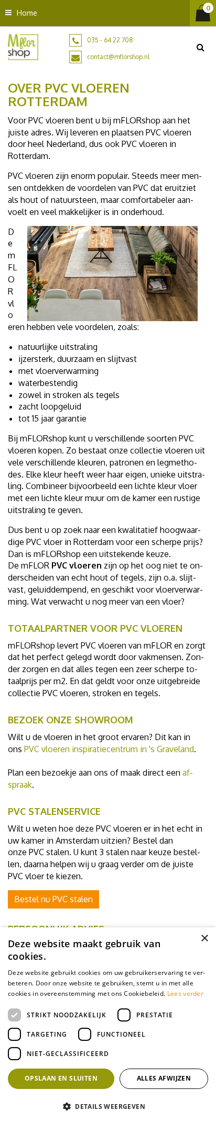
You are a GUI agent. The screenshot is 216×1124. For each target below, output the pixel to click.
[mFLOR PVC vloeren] (23, 46)
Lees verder (185, 993)
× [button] (204, 939)
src (200, 47)
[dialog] (108, 1025)
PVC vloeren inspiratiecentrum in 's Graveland (109, 749)
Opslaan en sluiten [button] (61, 1078)
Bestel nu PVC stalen (53, 899)
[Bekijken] (203, 13)
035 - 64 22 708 (110, 40)
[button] (108, 1106)
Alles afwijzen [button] (164, 1078)
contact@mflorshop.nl (118, 57)
